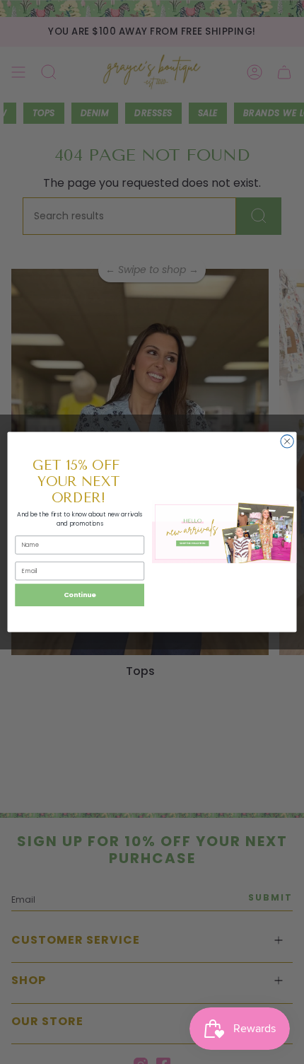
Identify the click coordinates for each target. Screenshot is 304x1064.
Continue (80, 594)
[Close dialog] (287, 441)
